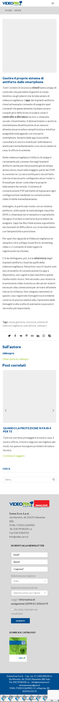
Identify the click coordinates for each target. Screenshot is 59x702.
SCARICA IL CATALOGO (22, 632)
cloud (12, 322)
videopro (42, 325)
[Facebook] (15, 336)
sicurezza (31, 322)
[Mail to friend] (32, 336)
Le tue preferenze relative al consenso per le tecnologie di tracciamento (29, 698)
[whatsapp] (44, 336)
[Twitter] (10, 336)
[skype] (49, 336)
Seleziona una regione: (23, 575)
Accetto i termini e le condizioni (24, 611)
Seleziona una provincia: (24, 587)
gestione (20, 322)
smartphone (29, 325)
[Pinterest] (26, 336)
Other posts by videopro (15, 359)
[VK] (21, 336)
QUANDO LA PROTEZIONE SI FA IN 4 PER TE (27, 429)
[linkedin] (38, 336)
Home (8, 10)
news (18, 10)
